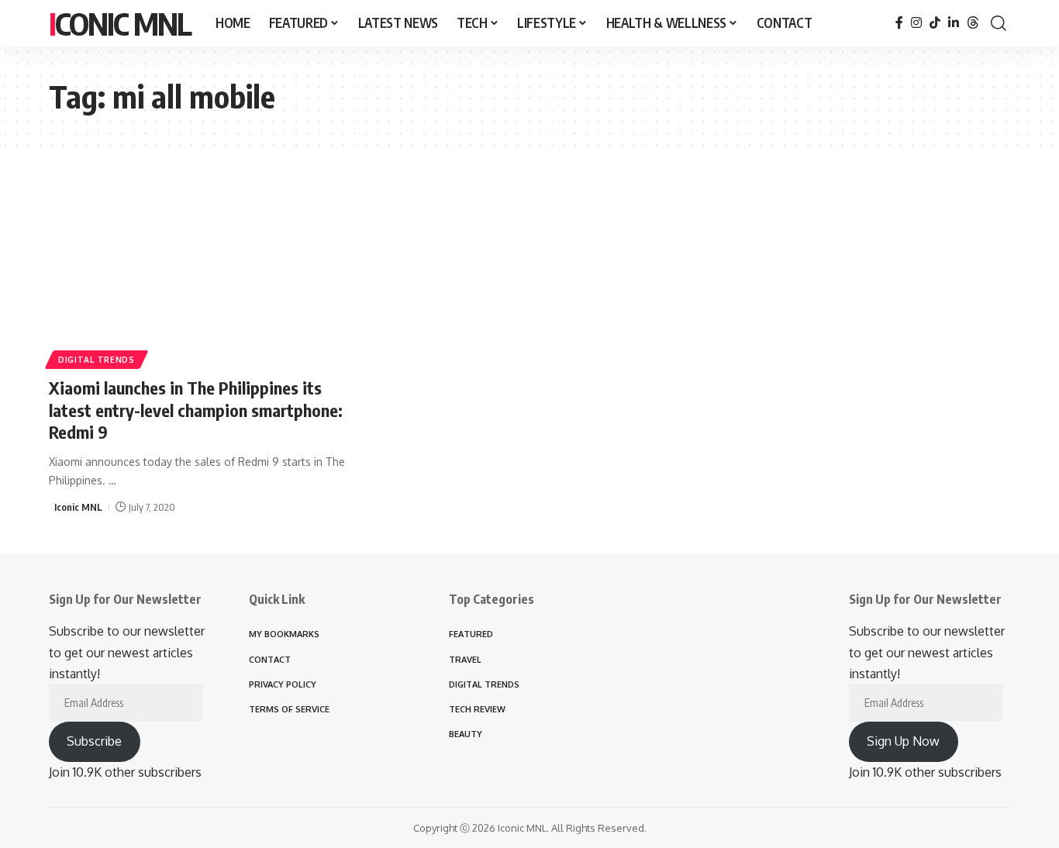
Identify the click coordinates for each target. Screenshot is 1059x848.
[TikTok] (935, 22)
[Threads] (973, 22)
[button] (998, 23)
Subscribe (94, 741)
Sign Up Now (903, 741)
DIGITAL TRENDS (96, 359)
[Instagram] (916, 22)
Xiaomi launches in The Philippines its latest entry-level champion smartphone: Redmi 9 (196, 410)
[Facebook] (899, 22)
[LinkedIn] (953, 22)
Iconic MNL (120, 23)
